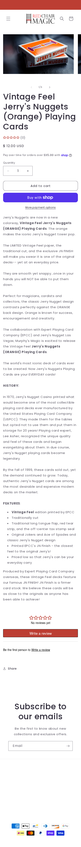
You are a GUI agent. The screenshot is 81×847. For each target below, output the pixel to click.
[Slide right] (49, 87)
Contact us (17, 777)
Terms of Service (21, 787)
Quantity (9, 163)
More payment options (40, 207)
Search (13, 768)
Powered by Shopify (57, 840)
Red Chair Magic (33, 840)
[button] (8, 18)
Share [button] (12, 669)
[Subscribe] (67, 746)
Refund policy (19, 796)
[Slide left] (31, 87)
